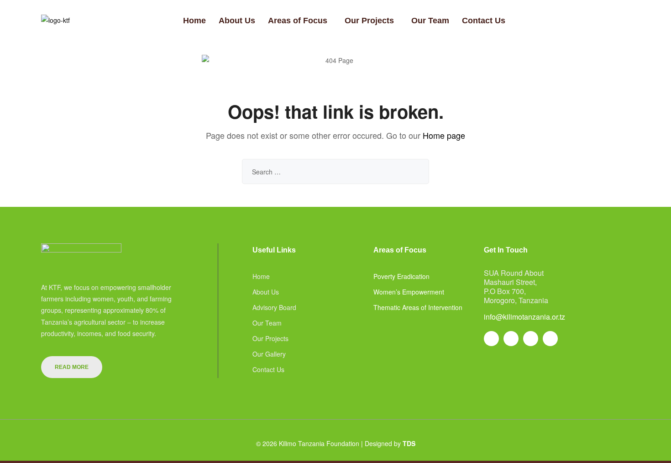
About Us (237, 20)
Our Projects (369, 20)
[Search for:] (335, 171)
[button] (300, 21)
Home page (444, 135)
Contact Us (483, 20)
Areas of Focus (297, 20)
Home (194, 20)
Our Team (430, 20)
